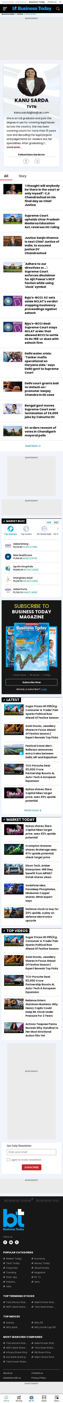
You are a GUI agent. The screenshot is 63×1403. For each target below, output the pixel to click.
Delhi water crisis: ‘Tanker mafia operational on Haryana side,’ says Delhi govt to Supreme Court (42, 363)
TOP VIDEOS (17, 931)
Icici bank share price (17, 1357)
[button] (56, 1398)
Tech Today (13, 1263)
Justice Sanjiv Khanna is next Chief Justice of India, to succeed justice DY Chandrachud (42, 245)
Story (22, 176)
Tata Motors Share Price (17, 1302)
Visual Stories (41, 1267)
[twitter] (17, 1242)
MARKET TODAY (20, 819)
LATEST (12, 700)
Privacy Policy (39, 1377)
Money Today (42, 1263)
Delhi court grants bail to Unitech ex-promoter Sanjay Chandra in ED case (42, 389)
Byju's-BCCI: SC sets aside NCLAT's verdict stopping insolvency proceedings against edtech (41, 305)
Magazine (39, 1272)
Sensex (10, 1322)
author (20, 14)
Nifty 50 (38, 1322)
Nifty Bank (11, 1327)
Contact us (37, 1373)
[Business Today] (32, 8)
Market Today (14, 1258)
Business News (8, 14)
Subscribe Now (31, 682)
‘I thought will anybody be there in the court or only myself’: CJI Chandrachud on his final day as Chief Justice (42, 195)
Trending (11, 1272)
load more (31, 446)
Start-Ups (11, 1277)
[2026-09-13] (31, 647)
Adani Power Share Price (45, 1302)
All (6, 176)
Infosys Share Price (16, 1352)
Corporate (12, 1267)
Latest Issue (19, 675)
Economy (39, 1258)
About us (7, 1373)
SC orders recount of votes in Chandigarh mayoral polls (40, 431)
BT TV (37, 1277)
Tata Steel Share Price (45, 1306)
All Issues (34, 675)
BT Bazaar (52, 2)
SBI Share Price (42, 1352)
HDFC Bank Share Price (17, 1306)
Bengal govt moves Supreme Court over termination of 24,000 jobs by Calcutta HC (41, 411)
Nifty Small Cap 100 (45, 1327)
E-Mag (46, 675)
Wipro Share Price (44, 1357)
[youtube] (11, 1242)
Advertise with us (12, 1377)
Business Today (37, 2)
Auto (37, 1281)
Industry (10, 1281)
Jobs (8, 1286)
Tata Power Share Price (17, 1361)
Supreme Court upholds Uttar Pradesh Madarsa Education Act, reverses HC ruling (42, 221)
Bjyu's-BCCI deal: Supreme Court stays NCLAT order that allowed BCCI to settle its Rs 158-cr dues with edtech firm (42, 333)
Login (44, 689)
